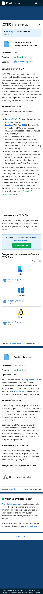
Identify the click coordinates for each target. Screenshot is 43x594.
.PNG (24, 125)
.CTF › (26, 536)
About (31, 592)
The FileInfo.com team (12, 504)
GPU (7, 122)
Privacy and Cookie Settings (18, 592)
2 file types (10, 31)
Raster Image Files (15, 343)
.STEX (24, 100)
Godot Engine (24, 61)
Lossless (9, 125)
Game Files (12, 489)
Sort (34, 261)
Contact (37, 592)
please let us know (29, 526)
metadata (18, 391)
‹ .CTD (17, 536)
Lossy (7, 119)
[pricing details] (40, 261)
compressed (28, 379)
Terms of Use (29, 590)
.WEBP (14, 119)
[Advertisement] (21, 13)
